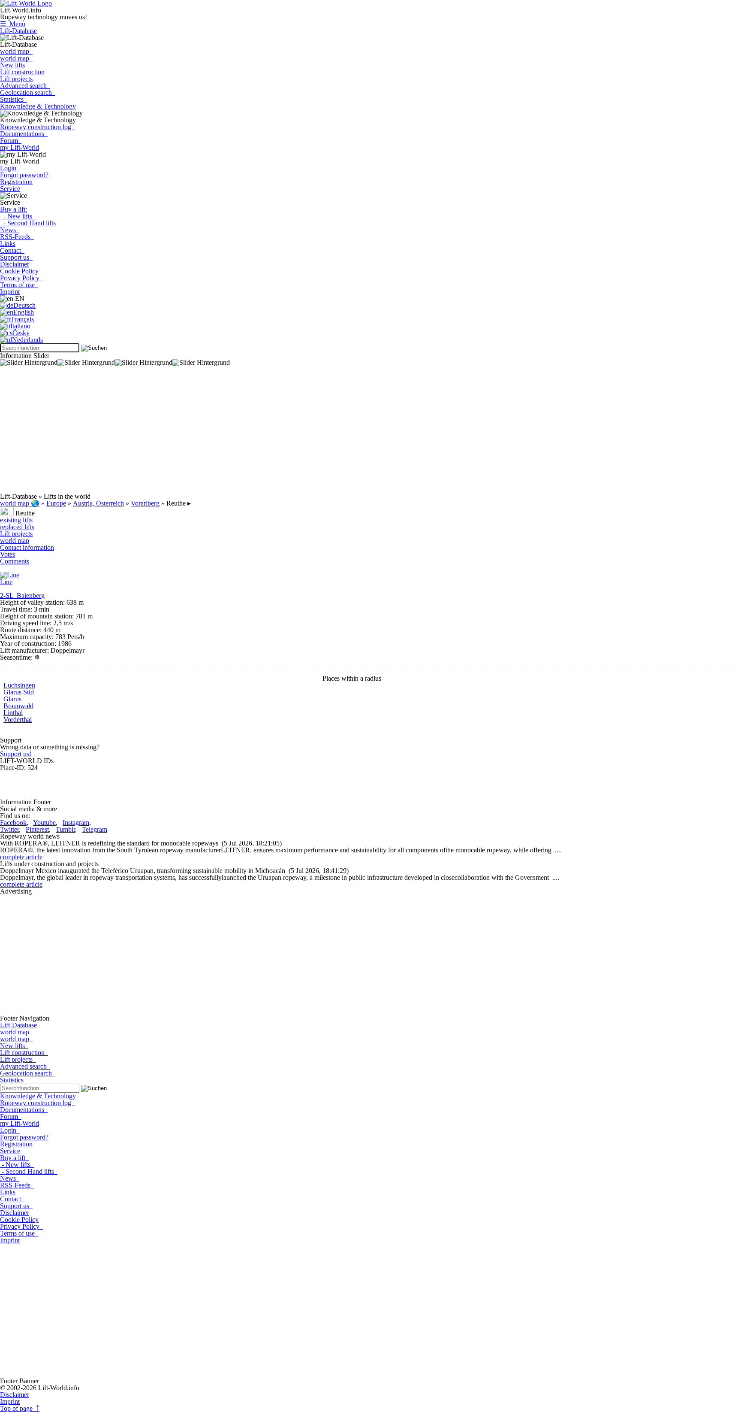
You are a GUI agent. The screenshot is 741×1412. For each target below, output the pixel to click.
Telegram (94, 829)
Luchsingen (19, 685)
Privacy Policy (21, 278)
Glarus (12, 699)
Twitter (9, 829)
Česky (21, 332)
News (9, 229)
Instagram (76, 822)
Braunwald (18, 705)
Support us (16, 257)
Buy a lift (14, 1157)
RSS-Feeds (17, 236)
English (23, 312)
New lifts (12, 65)
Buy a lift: (13, 209)
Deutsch (24, 305)
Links (7, 243)
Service (10, 188)
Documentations (24, 133)
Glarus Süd (18, 692)
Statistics (13, 99)
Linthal (13, 712)
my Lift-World (19, 147)
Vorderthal (17, 719)
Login (10, 168)
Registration (16, 181)
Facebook (13, 822)
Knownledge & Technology (38, 106)
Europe (56, 503)
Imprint (10, 291)
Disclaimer (14, 264)
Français (22, 319)
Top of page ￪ (19, 1408)
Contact (12, 250)
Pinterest (37, 829)
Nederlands (27, 339)
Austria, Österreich (98, 503)
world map (16, 51)
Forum (10, 140)
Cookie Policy (19, 271)
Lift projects (16, 78)
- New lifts (18, 216)
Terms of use (19, 284)
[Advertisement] (257, 433)
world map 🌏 (19, 503)
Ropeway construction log (37, 126)
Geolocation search (27, 92)
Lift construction (22, 72)
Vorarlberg (145, 503)
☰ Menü (12, 23)
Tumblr (65, 829)
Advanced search (25, 85)
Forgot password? (24, 175)
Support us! (15, 754)
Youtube (44, 822)
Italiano (20, 326)
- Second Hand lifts (28, 223)
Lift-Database (18, 30)
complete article (21, 857)
